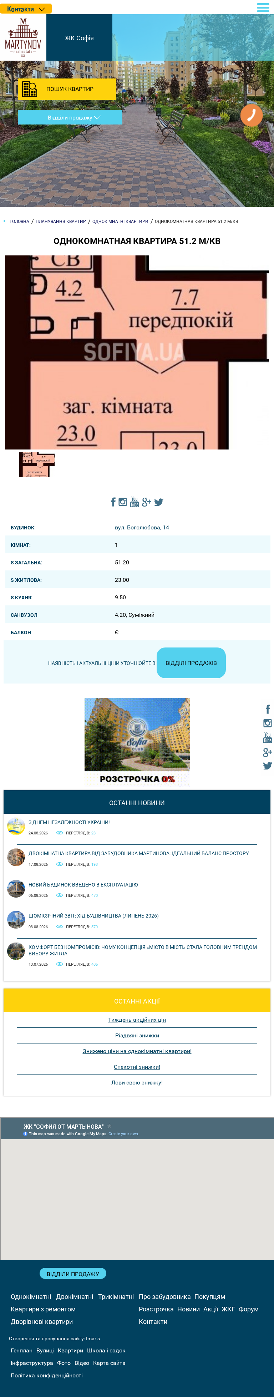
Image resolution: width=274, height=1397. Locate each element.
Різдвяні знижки (137, 1035)
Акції (210, 1309)
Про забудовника (165, 1296)
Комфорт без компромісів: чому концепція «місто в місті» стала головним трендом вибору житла (143, 950)
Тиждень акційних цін (137, 1019)
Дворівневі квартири (42, 1321)
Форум (249, 1309)
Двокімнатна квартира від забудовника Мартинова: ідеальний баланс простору (139, 853)
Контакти (153, 1321)
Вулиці (45, 1350)
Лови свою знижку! (137, 1082)
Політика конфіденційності (47, 1375)
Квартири (70, 1350)
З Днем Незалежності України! (69, 822)
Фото (64, 1363)
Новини (188, 1309)
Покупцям (209, 1296)
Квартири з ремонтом (43, 1309)
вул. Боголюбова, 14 (142, 527)
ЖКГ (228, 1309)
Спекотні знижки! (137, 1066)
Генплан (21, 1350)
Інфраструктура (32, 1363)
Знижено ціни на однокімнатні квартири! (137, 1051)
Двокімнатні (74, 1296)
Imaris (93, 1338)
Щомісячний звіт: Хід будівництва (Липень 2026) (94, 916)
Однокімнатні (31, 1296)
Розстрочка (156, 1309)
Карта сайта (109, 1363)
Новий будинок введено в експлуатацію (83, 885)
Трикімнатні (116, 1296)
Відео (82, 1363)
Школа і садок (106, 1350)
